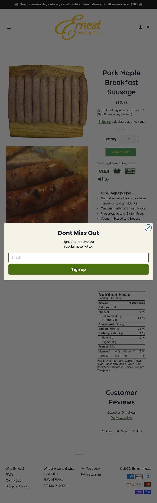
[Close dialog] (148, 227)
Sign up (78, 269)
